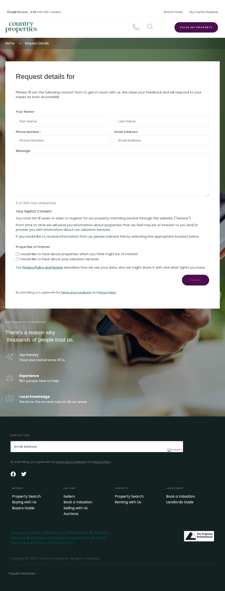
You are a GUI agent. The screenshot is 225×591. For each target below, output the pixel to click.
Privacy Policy (107, 292)
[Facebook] (13, 474)
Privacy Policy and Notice (42, 267)
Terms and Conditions (76, 292)
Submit (195, 280)
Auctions (71, 513)
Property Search (26, 496)
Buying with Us (24, 502)
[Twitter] (23, 474)
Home (10, 43)
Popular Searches (22, 573)
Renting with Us (128, 502)
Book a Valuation (78, 502)
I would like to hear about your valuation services (59, 259)
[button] (150, 26)
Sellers (69, 496)
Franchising (80, 532)
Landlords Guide (180, 502)
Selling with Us (76, 508)
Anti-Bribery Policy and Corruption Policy (60, 537)
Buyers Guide (23, 508)
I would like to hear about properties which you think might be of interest (79, 254)
